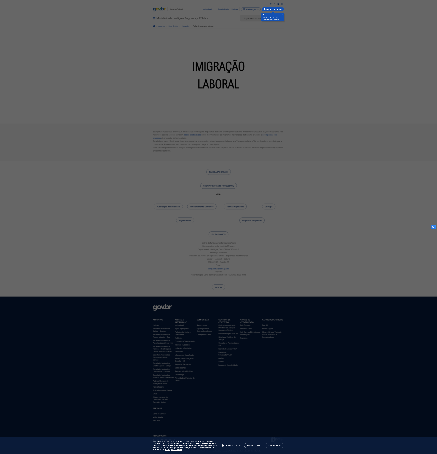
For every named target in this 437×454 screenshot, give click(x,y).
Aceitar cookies (274, 445)
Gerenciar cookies (233, 445)
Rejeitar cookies (254, 445)
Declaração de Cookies (173, 450)
